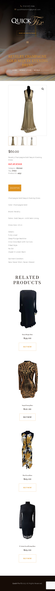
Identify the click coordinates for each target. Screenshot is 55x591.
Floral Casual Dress (27, 475)
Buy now (27, 347)
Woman (37, 70)
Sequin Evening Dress (27, 405)
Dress (14, 171)
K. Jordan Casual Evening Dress (27, 546)
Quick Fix (16, 583)
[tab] (27, 189)
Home (14, 70)
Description (15, 188)
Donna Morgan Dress (27, 334)
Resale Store (25, 70)
